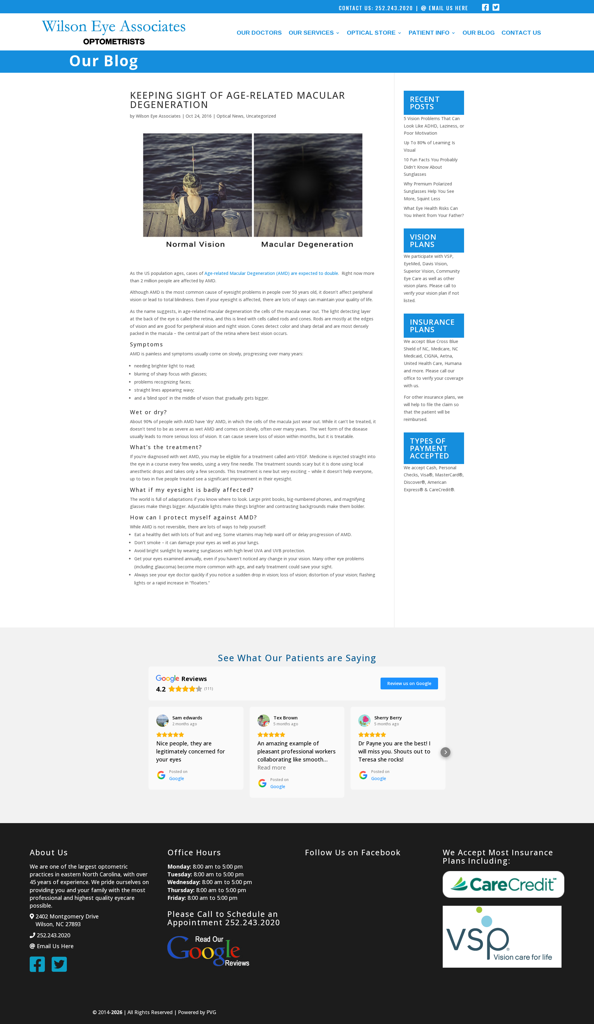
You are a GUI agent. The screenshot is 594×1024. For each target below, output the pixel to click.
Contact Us (521, 33)
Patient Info (429, 33)
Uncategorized (261, 116)
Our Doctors (259, 33)
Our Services (311, 33)
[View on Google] (162, 720)
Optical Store (371, 33)
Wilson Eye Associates (158, 116)
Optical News (230, 116)
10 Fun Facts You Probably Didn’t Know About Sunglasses (431, 167)
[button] (148, 752)
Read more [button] (271, 767)
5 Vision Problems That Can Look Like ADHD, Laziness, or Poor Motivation (434, 125)
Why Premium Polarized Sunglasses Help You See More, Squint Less (429, 191)
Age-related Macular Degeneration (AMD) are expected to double (271, 273)
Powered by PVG (197, 1012)
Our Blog (479, 33)
